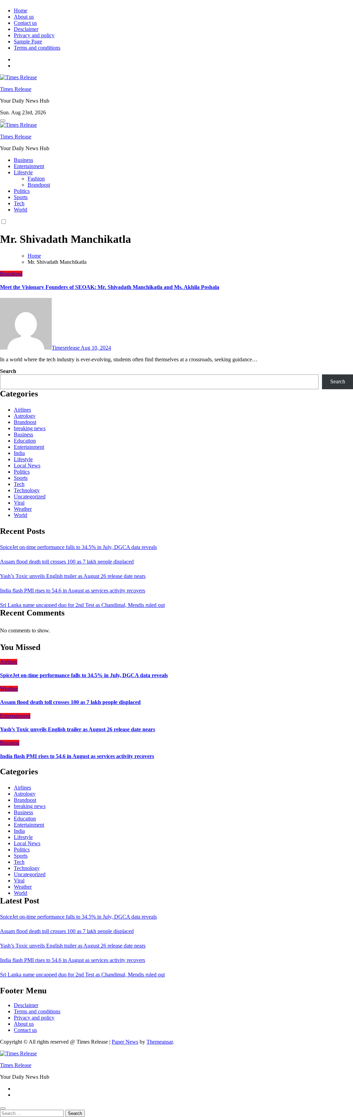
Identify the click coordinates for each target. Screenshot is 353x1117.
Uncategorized (30, 496)
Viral (19, 503)
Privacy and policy (34, 35)
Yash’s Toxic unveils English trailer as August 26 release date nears (72, 576)
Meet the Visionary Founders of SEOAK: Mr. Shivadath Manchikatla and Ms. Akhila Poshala (109, 287)
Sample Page (28, 41)
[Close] (3, 1108)
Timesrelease (66, 348)
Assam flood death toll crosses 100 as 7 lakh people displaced (67, 562)
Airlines (22, 410)
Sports (21, 197)
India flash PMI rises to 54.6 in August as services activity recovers (72, 590)
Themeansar (160, 1042)
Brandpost (39, 185)
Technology (27, 490)
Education (25, 441)
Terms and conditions (37, 48)
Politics (22, 191)
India (19, 453)
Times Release (15, 89)
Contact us (25, 23)
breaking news (30, 428)
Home (20, 10)
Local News (27, 465)
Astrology (25, 416)
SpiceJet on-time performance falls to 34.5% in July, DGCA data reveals (78, 547)
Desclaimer (26, 29)
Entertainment (29, 166)
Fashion (36, 179)
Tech (19, 203)
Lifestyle (23, 172)
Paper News (125, 1042)
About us (24, 17)
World (20, 210)
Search (8, 371)
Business (23, 160)
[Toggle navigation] (3, 121)
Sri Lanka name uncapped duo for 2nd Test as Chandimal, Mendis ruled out (82, 605)
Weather (23, 509)
